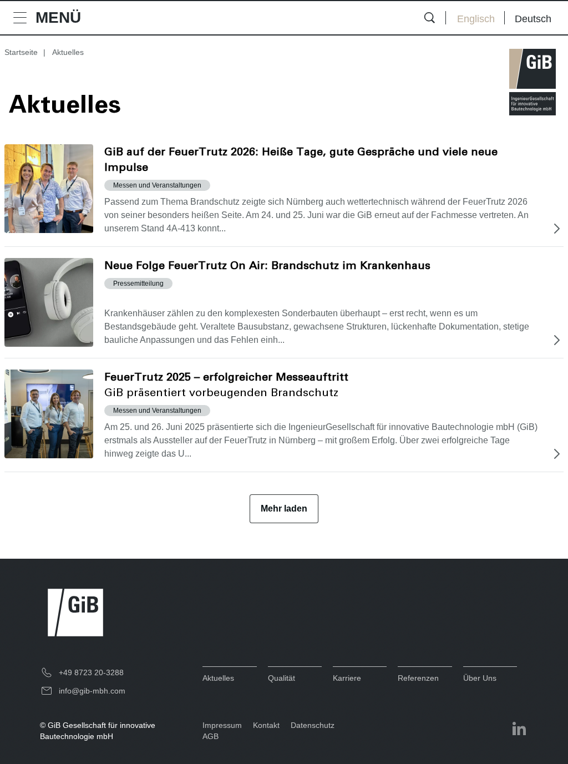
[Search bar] (429, 17)
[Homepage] (532, 82)
